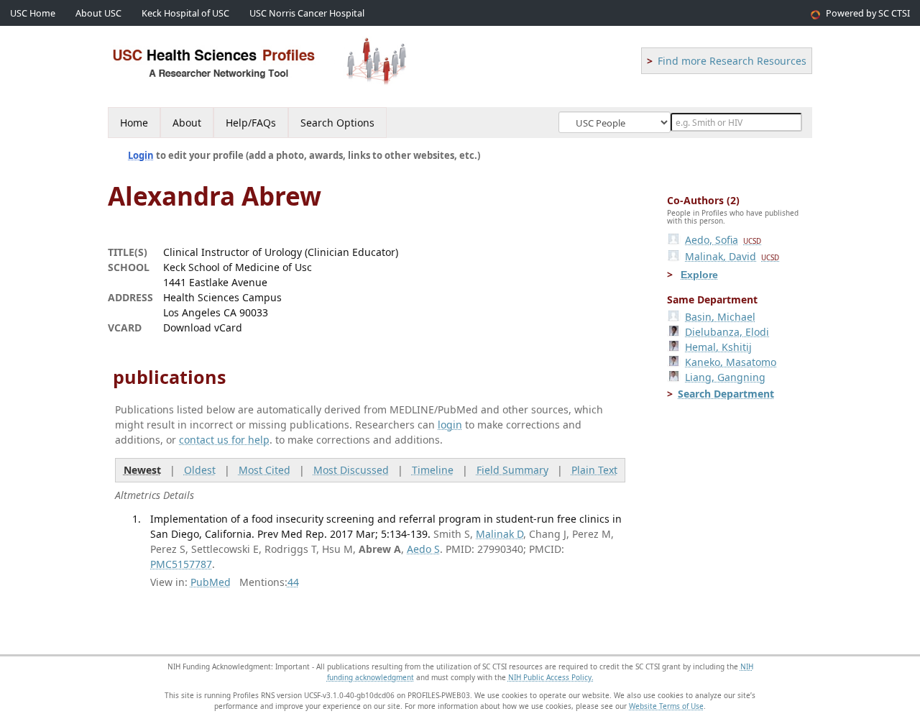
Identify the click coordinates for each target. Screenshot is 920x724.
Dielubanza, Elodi (727, 332)
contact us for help (224, 439)
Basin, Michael (720, 317)
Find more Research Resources (732, 61)
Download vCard (202, 327)
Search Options (337, 122)
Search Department (726, 393)
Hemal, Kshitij (718, 347)
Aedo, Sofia (723, 240)
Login (141, 155)
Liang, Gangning (725, 377)
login (450, 424)
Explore (699, 274)
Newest (142, 470)
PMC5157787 (181, 564)
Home (134, 122)
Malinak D (499, 534)
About (186, 122)
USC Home (32, 13)
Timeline (433, 470)
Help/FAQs (251, 122)
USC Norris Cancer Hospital (306, 13)
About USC (98, 13)
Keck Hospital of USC (185, 13)
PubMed (210, 582)
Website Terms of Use (666, 706)
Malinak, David (732, 256)
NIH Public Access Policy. (551, 677)
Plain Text (594, 470)
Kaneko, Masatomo (730, 362)
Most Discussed (351, 470)
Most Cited (264, 470)
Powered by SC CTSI (868, 13)
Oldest (200, 470)
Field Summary (512, 470)
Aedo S (423, 549)
